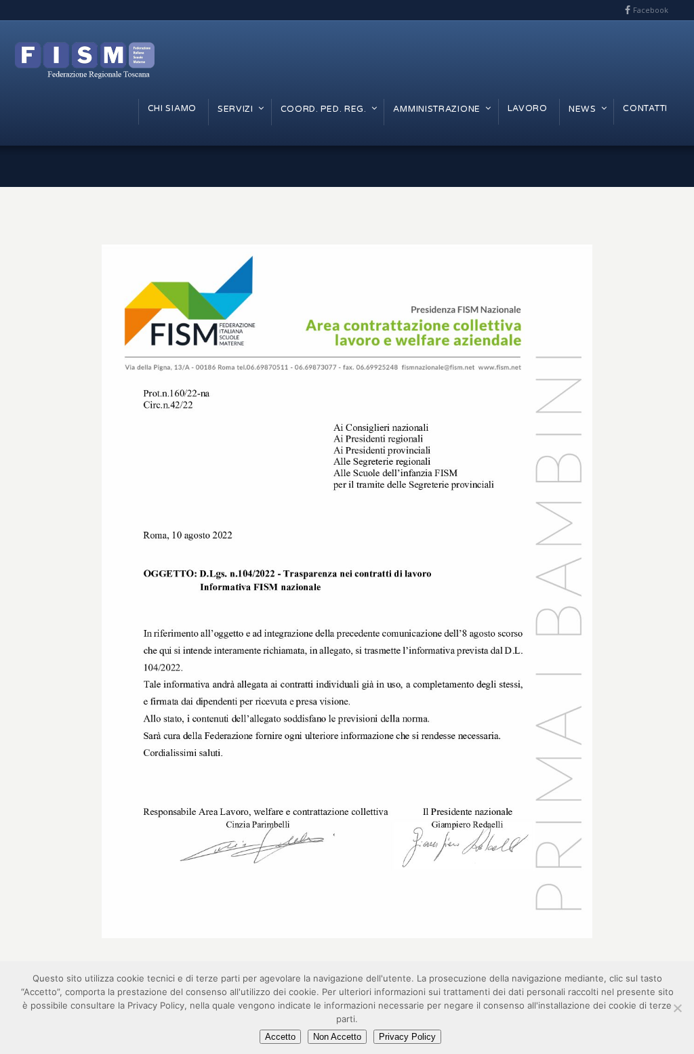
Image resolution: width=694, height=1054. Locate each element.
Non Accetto (337, 1037)
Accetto (280, 1037)
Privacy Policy (407, 1037)
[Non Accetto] (677, 1008)
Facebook (650, 10)
